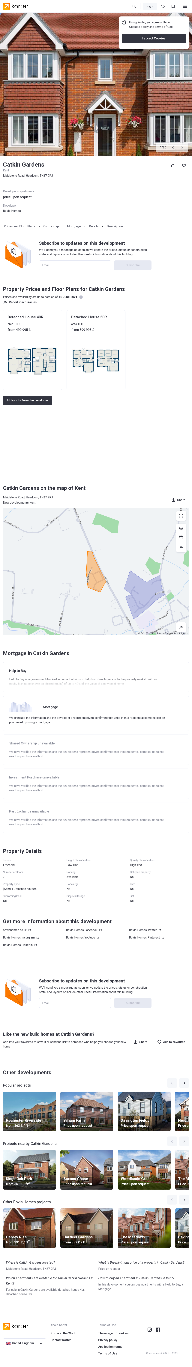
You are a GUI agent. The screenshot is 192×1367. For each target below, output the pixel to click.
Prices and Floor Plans (19, 226)
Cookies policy (139, 27)
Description (115, 226)
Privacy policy (107, 1340)
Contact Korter (61, 1340)
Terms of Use (164, 27)
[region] (96, 571)
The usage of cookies (113, 1333)
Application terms (110, 1346)
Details (94, 226)
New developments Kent (19, 502)
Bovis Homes (12, 211)
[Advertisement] (96, 445)
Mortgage (74, 226)
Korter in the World (63, 1333)
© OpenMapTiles (146, 633)
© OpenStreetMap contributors (172, 633)
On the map (51, 226)
